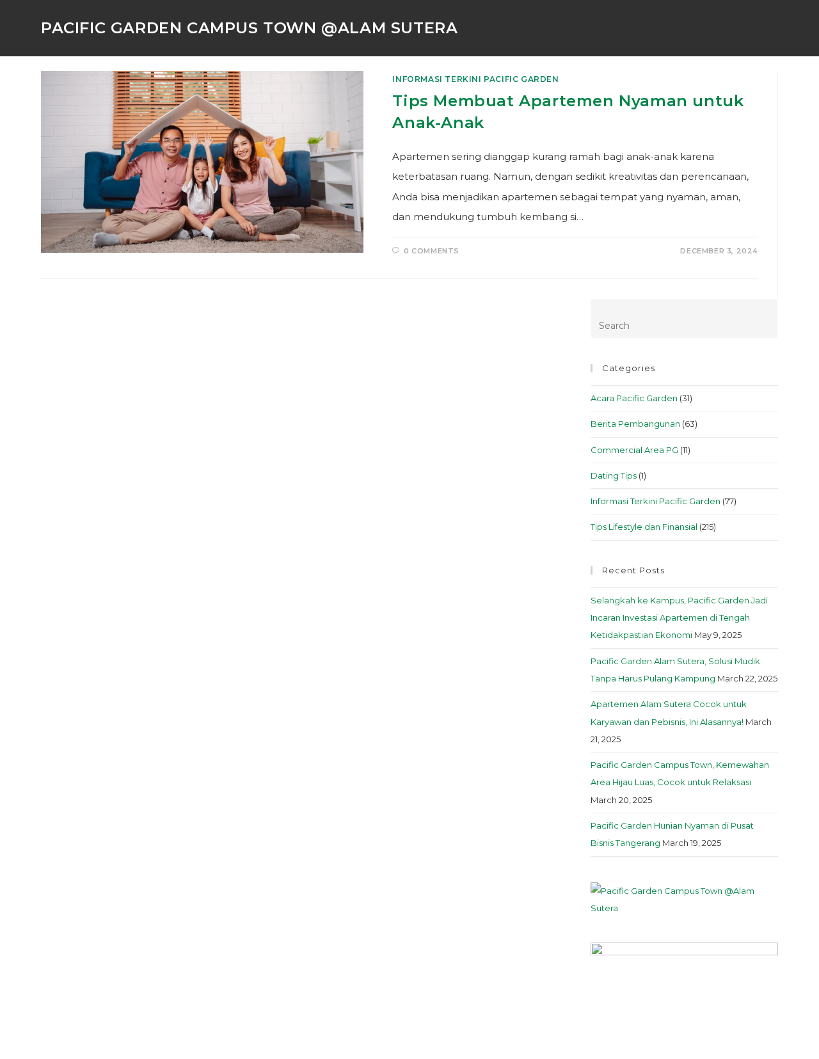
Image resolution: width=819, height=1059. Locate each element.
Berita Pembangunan (635, 423)
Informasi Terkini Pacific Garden (475, 79)
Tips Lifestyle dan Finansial (644, 527)
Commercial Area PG (634, 450)
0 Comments (431, 250)
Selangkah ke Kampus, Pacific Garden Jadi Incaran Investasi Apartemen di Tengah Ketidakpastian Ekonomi (679, 618)
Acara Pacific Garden (634, 398)
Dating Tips (614, 475)
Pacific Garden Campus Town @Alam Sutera (249, 28)
